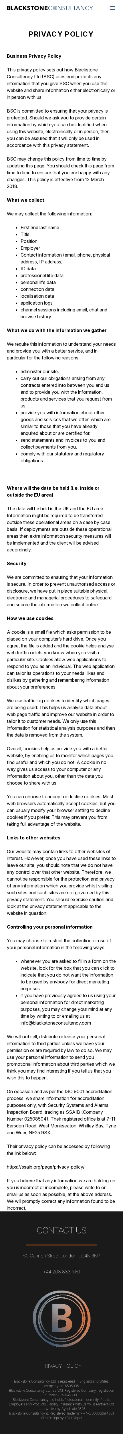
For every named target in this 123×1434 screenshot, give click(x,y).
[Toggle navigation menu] (112, 8)
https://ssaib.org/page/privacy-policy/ (46, 1167)
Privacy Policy (61, 1366)
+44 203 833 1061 (61, 1272)
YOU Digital (73, 1418)
